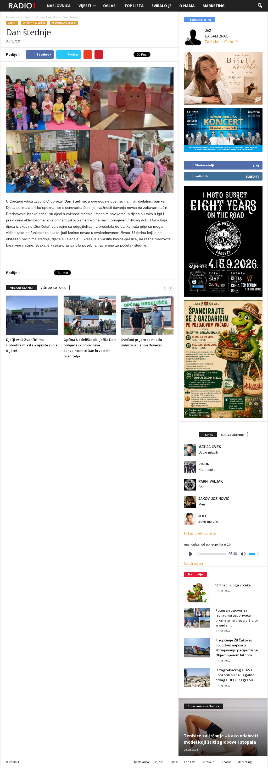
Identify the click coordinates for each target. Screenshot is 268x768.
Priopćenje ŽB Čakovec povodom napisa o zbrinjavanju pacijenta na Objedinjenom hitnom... (236, 647)
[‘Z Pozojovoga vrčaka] (197, 592)
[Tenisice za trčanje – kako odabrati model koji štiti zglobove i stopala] (223, 727)
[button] (260, 6)
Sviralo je (161, 5)
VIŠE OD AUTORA (53, 288)
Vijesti (85, 5)
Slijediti (252, 176)
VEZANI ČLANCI (21, 288)
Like (256, 165)
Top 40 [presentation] (208, 435)
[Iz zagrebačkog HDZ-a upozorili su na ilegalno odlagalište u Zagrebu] (197, 677)
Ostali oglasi (193, 563)
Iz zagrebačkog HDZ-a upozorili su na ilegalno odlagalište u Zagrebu (234, 675)
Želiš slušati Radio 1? (221, 42)
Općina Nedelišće (34, 22)
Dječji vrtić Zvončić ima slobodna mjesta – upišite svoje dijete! (32, 345)
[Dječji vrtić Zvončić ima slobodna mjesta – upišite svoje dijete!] (32, 315)
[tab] (208, 434)
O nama (187, 5)
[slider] (211, 554)
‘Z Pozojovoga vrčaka (233, 585)
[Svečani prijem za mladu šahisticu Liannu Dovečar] (147, 315)
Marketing (214, 5)
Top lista (134, 5)
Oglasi (109, 5)
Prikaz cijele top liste (200, 533)
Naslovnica (59, 5)
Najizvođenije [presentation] (232, 435)
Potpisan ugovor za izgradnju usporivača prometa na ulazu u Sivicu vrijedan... (236, 618)
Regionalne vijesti (64, 22)
